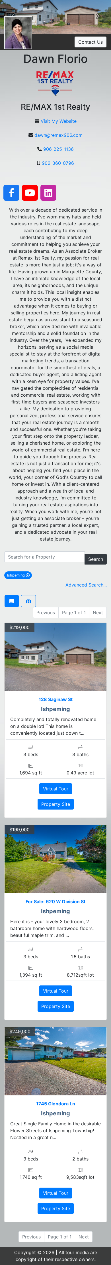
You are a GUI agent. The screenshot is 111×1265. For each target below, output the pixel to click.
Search (95, 559)
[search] (44, 556)
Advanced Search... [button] (86, 585)
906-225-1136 (58, 149)
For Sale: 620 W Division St (55, 901)
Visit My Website (59, 121)
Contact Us (90, 42)
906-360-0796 (58, 163)
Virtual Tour (55, 789)
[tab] (12, 601)
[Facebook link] (11, 192)
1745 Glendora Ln (55, 1104)
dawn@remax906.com (58, 135)
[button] (98, 17)
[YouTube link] (29, 192)
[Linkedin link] (48, 192)
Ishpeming (19, 575)
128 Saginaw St (56, 699)
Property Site (55, 804)
